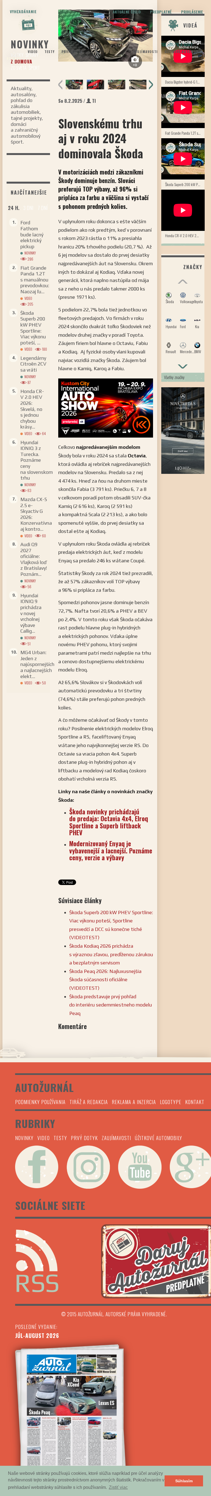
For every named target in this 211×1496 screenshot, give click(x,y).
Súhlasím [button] (184, 1481)
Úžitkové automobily (184, 51)
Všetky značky (174, 377)
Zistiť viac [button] (118, 1487)
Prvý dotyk (72, 51)
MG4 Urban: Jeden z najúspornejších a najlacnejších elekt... (37, 664)
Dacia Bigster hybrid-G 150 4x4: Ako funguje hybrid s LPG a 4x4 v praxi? (185, 82)
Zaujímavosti (145, 51)
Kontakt (194, 1101)
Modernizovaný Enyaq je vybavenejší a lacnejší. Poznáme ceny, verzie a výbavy (110, 850)
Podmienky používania (40, 1101)
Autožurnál (105, 46)
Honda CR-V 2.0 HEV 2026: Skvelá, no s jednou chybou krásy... (32, 409)
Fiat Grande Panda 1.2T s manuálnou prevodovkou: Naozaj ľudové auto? (185, 133)
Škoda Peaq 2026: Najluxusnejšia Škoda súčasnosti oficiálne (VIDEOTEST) (105, 979)
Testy (50, 51)
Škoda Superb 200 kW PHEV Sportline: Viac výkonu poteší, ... (33, 327)
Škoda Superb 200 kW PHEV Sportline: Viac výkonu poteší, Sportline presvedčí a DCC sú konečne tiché (185, 184)
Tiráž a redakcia (89, 1101)
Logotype (170, 1101)
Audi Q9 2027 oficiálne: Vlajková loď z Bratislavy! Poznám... (33, 559)
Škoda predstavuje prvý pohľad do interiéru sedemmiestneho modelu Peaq (110, 1005)
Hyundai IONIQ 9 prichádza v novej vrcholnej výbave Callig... (30, 613)
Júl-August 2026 (37, 1335)
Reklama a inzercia (134, 1101)
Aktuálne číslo (127, 12)
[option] (74, 84)
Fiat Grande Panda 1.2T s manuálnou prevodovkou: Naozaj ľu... (34, 279)
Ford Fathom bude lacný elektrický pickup (31, 234)
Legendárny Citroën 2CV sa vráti (33, 364)
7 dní (43, 207)
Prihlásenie (192, 12)
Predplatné (161, 12)
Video (33, 51)
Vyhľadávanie (23, 11)
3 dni (28, 207)
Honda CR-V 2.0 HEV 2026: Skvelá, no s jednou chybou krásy (185, 235)
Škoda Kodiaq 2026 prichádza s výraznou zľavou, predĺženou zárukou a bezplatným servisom (111, 954)
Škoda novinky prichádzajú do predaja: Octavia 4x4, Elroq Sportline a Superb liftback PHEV (108, 822)
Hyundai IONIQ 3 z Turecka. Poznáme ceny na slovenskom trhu (36, 460)
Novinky (14, 58)
